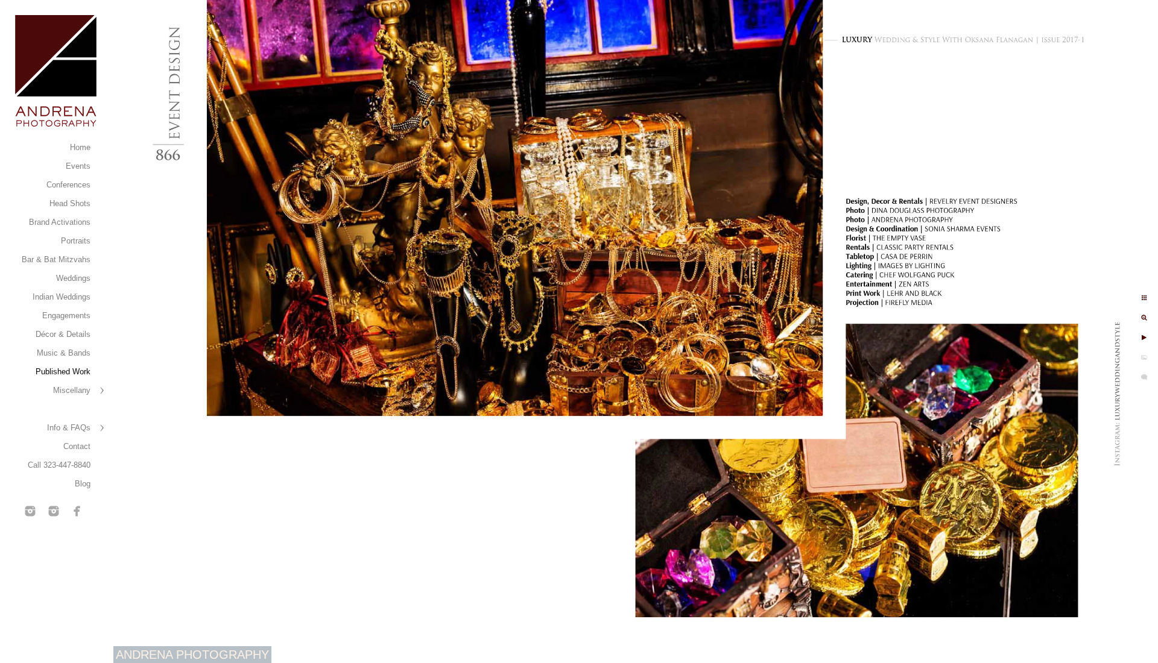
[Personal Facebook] (77, 511)
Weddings (73, 278)
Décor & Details (63, 334)
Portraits (75, 240)
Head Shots (69, 203)
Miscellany (71, 390)
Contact (76, 446)
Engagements (66, 315)
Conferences (68, 184)
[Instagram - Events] (30, 511)
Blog (82, 483)
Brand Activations (59, 222)
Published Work (63, 371)
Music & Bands (63, 352)
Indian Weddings (61, 296)
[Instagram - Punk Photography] (53, 511)
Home (80, 147)
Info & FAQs (68, 427)
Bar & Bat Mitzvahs (56, 259)
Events (78, 166)
